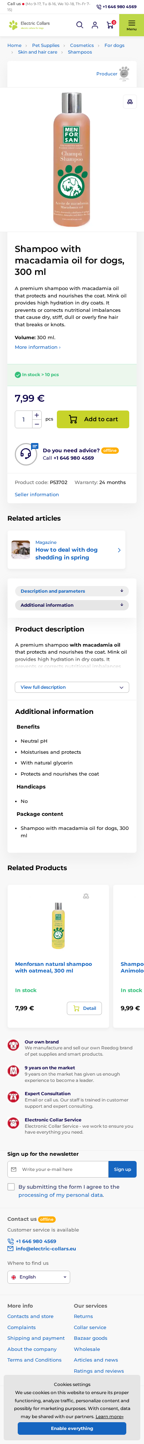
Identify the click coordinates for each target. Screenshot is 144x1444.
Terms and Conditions (34, 1360)
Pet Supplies (45, 45)
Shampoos (80, 52)
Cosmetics (82, 45)
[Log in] (95, 25)
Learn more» (110, 1416)
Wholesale (87, 1349)
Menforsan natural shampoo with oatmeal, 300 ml (53, 967)
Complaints (21, 1327)
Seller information (37, 494)
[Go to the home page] (29, 25)
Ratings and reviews (99, 1371)
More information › (38, 347)
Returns (83, 1316)
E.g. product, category (51, 63)
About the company (31, 1349)
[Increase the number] (36, 415)
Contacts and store (30, 1316)
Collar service (90, 1327)
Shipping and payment (36, 1338)
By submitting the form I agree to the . (69, 1191)
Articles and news (96, 1360)
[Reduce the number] (36, 424)
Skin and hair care (37, 52)
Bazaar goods (90, 1338)
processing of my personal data (60, 1195)
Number (23, 419)
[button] (80, 25)
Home (14, 45)
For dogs (114, 45)
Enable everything (72, 1428)
